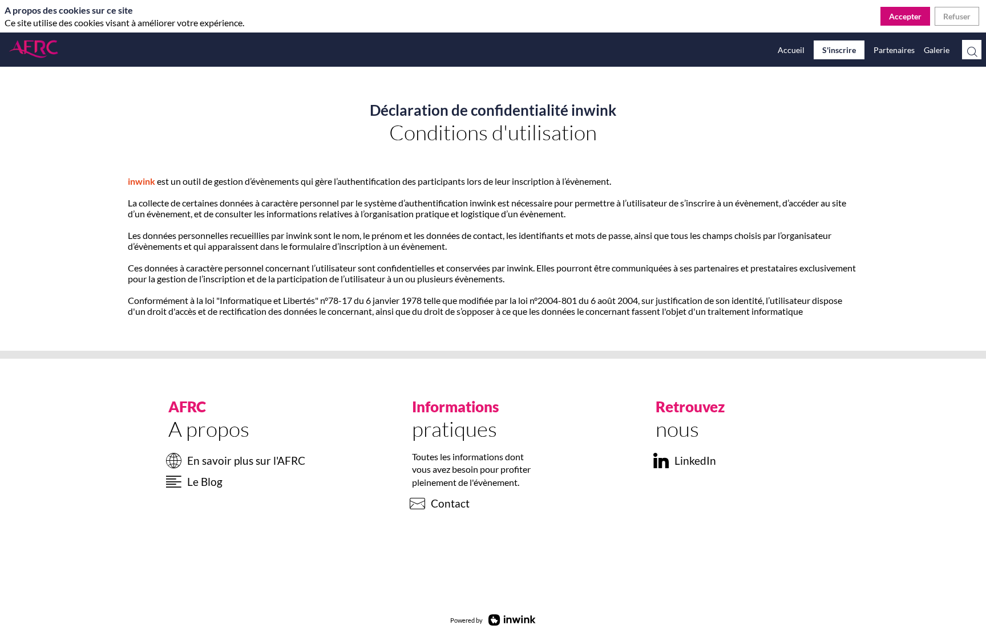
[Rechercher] (971, 49)
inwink (141, 181)
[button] (839, 49)
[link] (791, 50)
